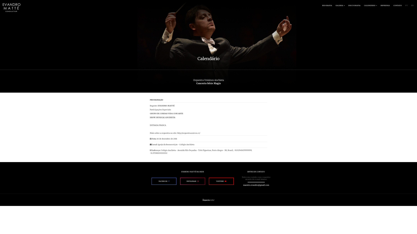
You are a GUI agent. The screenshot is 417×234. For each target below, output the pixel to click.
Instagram (191, 181)
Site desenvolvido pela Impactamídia (209, 200)
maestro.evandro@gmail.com (256, 185)
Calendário (370, 5)
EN (412, 5)
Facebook (163, 181)
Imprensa (385, 5)
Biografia (327, 5)
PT (406, 5)
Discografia (354, 5)
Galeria (340, 5)
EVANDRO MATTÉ (11, 7)
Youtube (220, 181)
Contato (397, 5)
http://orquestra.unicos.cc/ (188, 133)
